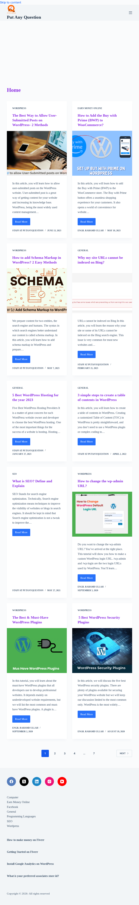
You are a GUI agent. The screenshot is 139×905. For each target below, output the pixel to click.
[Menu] (130, 12)
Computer (12, 797)
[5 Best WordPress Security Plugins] (102, 650)
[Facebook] (11, 781)
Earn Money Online (90, 108)
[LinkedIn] (36, 781)
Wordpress (19, 108)
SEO (14, 474)
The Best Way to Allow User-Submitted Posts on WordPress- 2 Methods (34, 120)
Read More (22, 222)
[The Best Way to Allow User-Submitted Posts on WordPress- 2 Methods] (37, 153)
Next (123, 753)
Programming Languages (21, 816)
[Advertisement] (69, 47)
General (83, 250)
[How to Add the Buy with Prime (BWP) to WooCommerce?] (102, 153)
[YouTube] (62, 781)
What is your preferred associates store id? (33, 875)
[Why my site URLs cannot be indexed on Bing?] (102, 290)
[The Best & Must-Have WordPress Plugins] (37, 650)
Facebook (12, 806)
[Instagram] (49, 781)
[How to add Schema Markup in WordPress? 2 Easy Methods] (37, 290)
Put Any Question (24, 17)
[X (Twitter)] (24, 781)
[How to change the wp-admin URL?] (102, 514)
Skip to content (10, 2)
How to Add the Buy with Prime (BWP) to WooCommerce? (97, 120)
